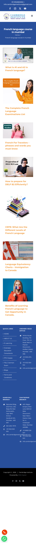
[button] (4, 539)
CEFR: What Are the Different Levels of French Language (16, 230)
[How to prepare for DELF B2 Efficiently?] (18, 167)
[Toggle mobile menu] (32, 16)
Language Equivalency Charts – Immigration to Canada (17, 267)
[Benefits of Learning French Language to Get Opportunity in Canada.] (18, 289)
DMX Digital (22, 475)
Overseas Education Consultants (8, 350)
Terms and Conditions (8, 376)
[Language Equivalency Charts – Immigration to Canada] (18, 250)
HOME (6, 334)
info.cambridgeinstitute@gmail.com (18, 4)
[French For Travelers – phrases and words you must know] (18, 130)
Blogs (6, 370)
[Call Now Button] (4, 532)
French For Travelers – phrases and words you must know (18, 145)
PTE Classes (8, 358)
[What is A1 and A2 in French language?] (18, 55)
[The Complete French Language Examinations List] (18, 91)
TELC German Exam (9, 364)
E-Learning (8, 343)
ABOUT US (8, 338)
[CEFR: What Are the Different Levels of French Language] (18, 207)
